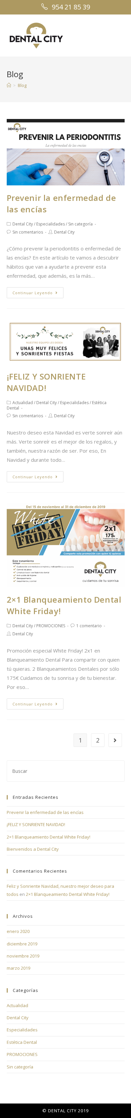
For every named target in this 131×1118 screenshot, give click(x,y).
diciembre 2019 (22, 944)
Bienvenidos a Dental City (33, 849)
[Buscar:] (66, 770)
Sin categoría (80, 224)
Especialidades (50, 224)
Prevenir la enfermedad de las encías (45, 812)
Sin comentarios (27, 232)
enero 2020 (18, 931)
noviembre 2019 (23, 956)
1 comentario (89, 626)
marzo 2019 (18, 968)
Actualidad (22, 402)
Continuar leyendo (32, 292)
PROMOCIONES (50, 626)
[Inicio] (9, 85)
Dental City (22, 224)
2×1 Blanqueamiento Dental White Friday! (48, 837)
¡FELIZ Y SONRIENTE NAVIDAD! (46, 382)
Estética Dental (22, 1042)
